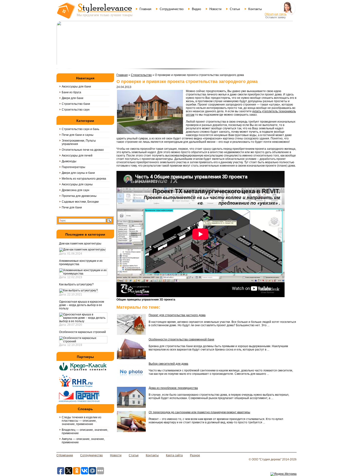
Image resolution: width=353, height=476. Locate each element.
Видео (196, 9)
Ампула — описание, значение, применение (83, 440)
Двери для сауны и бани (78, 173)
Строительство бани (76, 104)
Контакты (255, 9)
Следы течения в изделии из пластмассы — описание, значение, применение (81, 421)
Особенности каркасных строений (82, 332)
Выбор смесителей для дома (168, 363)
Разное (195, 455)
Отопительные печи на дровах (83, 149)
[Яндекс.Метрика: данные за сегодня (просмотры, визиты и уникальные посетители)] (283, 474)
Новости (215, 9)
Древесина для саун (75, 190)
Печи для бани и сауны (77, 135)
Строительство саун (76, 109)
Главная (145, 9)
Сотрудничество (171, 9)
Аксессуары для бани (76, 86)
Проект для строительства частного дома (177, 315)
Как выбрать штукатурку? (76, 284)
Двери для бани (72, 98)
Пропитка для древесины (79, 196)
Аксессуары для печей (77, 155)
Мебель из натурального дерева (84, 178)
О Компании (64, 455)
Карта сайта (174, 455)
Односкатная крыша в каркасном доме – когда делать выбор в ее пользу (81, 305)
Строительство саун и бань (80, 129)
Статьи (235, 9)
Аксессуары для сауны (77, 184)
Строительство (141, 75)
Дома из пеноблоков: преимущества (173, 388)
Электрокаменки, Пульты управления (79, 142)
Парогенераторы (73, 167)
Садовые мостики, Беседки (80, 201)
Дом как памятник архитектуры (80, 243)
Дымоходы (69, 161)
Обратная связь (275, 14)
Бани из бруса (71, 92)
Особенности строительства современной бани (181, 339)
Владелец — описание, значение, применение (85, 431)
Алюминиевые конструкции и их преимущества (81, 262)
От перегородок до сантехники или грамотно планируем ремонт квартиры (199, 412)
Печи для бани (72, 207)
